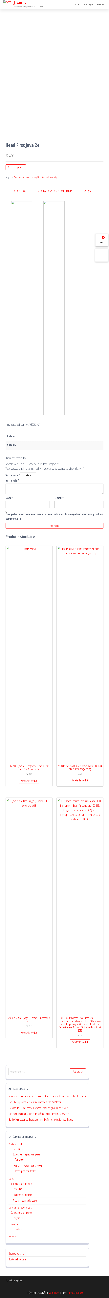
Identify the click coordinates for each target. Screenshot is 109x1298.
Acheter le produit (16, 167)
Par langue (20, 1159)
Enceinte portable (16, 1253)
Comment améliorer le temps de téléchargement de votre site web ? (39, 1114)
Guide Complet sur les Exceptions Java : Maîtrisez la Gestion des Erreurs (41, 1119)
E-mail (59, 498)
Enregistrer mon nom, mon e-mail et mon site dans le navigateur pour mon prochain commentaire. (54, 516)
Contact (101, 4)
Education (17, 1229)
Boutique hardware (17, 1259)
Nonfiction (15, 1224)
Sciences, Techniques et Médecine (28, 1166)
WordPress (54, 1293)
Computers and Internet (22, 177)
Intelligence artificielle (22, 1195)
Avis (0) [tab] (87, 191)
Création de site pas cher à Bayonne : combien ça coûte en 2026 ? (38, 1108)
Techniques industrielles (25, 1171)
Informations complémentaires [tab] (54, 191)
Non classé (14, 1236)
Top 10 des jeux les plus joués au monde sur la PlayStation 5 (36, 1102)
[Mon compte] (101, 255)
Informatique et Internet (21, 1184)
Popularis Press (76, 1293)
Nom (9, 498)
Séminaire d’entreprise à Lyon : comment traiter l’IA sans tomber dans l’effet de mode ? (47, 1096)
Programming (52, 177)
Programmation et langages (25, 1200)
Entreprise (17, 1189)
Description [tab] (19, 191)
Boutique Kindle (16, 1144)
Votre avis (12, 480)
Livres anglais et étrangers (39, 177)
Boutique (88, 4)
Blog (77, 4)
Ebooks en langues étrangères (26, 1154)
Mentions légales (14, 1280)
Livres (11, 1178)
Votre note (13, 475)
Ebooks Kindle (17, 1149)
